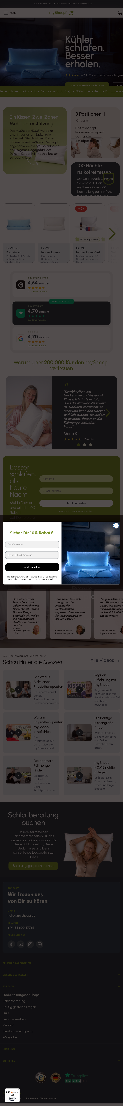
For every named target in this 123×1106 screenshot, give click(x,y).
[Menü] (18, 1090)
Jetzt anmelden (32, 567)
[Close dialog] (116, 525)
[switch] (12, 1099)
